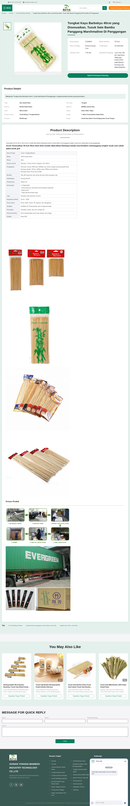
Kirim (65, 741)
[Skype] (16, 785)
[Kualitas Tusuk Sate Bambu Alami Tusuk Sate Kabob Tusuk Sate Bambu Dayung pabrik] (81, 667)
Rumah (4, 13)
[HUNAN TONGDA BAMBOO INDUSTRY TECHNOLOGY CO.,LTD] (66, 8)
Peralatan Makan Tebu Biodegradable (80, 765)
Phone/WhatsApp (92, 717)
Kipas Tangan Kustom (58, 787)
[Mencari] (104, 8)
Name (4, 717)
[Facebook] (109, 2)
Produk (11, 13)
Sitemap (75, 790)
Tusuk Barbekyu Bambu (23, 13)
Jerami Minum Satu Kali (80, 778)
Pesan (4, 725)
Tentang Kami (77, 781)
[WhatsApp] (21, 785)
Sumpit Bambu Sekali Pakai (58, 768)
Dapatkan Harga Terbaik (16, 696)
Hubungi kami (77, 784)
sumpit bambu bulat (58, 772)
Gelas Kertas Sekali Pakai (81, 775)
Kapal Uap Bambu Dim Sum (58, 794)
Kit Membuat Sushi (79, 761)
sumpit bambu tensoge (59, 775)
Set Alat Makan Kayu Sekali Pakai (58, 782)
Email (47, 717)
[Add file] (92, 803)
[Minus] (125, 761)
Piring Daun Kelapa (57, 790)
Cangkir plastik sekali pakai (80, 770)
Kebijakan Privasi (78, 787)
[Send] (125, 803)
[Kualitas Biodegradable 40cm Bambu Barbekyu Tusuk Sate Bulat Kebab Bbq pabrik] (16, 667)
